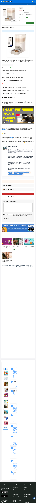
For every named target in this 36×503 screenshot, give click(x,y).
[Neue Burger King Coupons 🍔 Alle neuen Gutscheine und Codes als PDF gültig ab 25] (5, 372)
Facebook (16, 172)
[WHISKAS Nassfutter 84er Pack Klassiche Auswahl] (7, 253)
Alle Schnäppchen (15, 487)
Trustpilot (3, 501)
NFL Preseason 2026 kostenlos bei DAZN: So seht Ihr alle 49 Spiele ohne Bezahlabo (15, 397)
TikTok (10, 174)
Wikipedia (10, 172)
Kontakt (25, 487)
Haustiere (20, 8)
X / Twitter (21, 172)
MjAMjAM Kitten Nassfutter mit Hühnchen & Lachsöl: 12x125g (17, 247)
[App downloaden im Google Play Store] (4, 495)
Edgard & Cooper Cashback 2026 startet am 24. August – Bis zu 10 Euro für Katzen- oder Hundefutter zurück (29, 248)
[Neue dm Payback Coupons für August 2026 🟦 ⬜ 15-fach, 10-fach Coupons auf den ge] (5, 389)
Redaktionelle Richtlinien (28, 496)
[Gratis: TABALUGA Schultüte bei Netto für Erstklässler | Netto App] (5, 395)
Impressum (26, 489)
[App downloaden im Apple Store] (4, 492)
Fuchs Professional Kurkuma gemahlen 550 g (15, 475)
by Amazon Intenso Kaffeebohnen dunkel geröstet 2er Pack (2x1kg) (15, 420)
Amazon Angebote (15, 494)
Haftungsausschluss (27, 494)
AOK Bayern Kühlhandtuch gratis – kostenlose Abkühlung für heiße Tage (15, 465)
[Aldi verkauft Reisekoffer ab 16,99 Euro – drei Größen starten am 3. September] (5, 406)
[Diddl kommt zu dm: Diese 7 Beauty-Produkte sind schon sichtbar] (5, 423)
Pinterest (20, 174)
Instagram (27, 172)
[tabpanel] (5, 398)
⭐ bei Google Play (4, 500)
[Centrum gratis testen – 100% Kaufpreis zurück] (5, 400)
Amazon (4, 26)
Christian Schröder (12, 146)
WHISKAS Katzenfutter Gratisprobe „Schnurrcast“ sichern (7, 247)
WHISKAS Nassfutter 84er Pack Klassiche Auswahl (7, 261)
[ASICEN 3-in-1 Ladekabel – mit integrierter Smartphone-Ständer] (5, 417)
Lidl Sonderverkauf (15, 489)
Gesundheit (4, 129)
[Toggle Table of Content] (11, 65)
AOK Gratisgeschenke (16, 496)
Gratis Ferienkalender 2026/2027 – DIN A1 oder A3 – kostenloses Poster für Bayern (15, 374)
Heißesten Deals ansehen (5, 428)
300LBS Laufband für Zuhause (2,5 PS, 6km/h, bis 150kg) (15, 441)
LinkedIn (15, 174)
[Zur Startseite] (16, 1)
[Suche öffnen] (31, 1)
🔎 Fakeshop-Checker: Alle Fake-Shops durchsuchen (15, 385)
